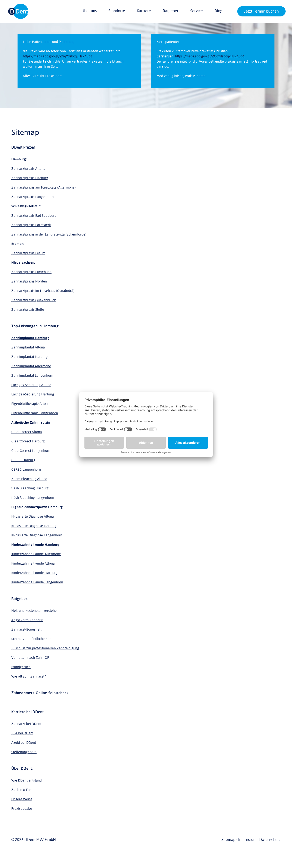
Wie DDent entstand (26, 780)
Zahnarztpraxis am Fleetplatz (33, 187)
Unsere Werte (21, 799)
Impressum (247, 839)
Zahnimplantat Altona (28, 347)
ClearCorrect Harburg (28, 441)
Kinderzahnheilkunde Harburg (34, 572)
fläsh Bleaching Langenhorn (32, 497)
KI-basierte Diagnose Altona (32, 516)
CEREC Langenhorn (26, 469)
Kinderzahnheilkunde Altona (33, 563)
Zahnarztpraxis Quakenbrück (33, 300)
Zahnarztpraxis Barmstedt (31, 225)
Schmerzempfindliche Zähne (33, 638)
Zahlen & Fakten (23, 789)
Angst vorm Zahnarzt (27, 620)
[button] (240, 12)
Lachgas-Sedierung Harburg (32, 394)
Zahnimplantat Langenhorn (32, 375)
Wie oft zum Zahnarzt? (28, 676)
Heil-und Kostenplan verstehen (35, 610)
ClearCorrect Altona (26, 432)
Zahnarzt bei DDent (26, 723)
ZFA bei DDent (22, 733)
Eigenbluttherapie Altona (30, 403)
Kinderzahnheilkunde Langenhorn (37, 582)
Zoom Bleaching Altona (29, 479)
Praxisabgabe (21, 808)
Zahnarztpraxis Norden (29, 281)
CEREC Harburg (23, 460)
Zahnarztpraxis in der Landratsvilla (38, 234)
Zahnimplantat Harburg (29, 356)
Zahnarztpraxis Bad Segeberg (33, 215)
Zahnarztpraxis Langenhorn (32, 196)
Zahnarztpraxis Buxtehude (31, 272)
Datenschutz (270, 839)
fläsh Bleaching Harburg (30, 488)
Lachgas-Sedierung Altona (31, 385)
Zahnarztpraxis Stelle (27, 309)
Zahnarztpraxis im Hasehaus (33, 290)
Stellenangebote (24, 752)
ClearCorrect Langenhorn (30, 450)
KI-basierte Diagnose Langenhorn (36, 535)
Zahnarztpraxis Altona (28, 168)
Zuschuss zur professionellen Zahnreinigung (45, 648)
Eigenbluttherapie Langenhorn (34, 413)
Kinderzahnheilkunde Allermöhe (36, 554)
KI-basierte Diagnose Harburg (34, 525)
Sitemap (228, 839)
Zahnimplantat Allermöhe (31, 366)
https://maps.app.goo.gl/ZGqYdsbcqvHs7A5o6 (57, 56)
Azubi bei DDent (23, 742)
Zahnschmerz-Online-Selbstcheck (39, 693)
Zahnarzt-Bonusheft (26, 629)
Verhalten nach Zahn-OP (30, 657)
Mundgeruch (21, 667)
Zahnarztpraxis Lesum (28, 253)
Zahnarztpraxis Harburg (29, 178)
